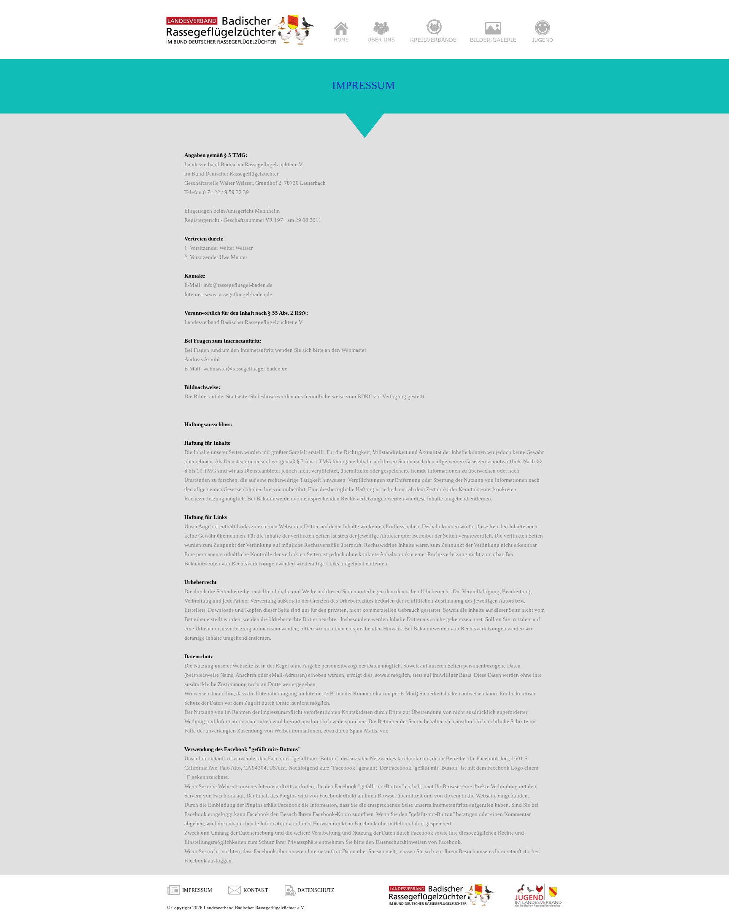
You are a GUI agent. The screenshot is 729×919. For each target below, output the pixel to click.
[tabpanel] (364, 507)
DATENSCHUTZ (315, 890)
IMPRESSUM (197, 890)
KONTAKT (255, 890)
